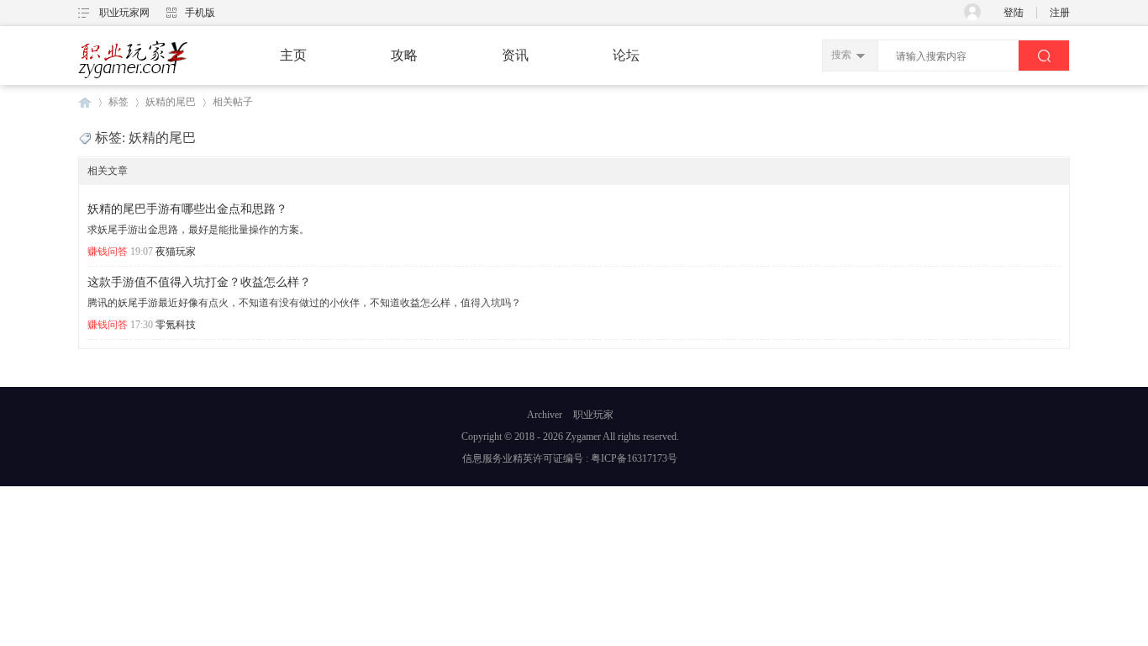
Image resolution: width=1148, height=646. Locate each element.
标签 (118, 102)
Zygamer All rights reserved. (622, 436)
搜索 (841, 55)
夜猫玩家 (175, 251)
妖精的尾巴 (170, 102)
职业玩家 (85, 102)
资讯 (515, 55)
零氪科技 (175, 325)
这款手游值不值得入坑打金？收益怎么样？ (199, 282)
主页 (293, 55)
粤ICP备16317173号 (634, 458)
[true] (1044, 55)
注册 (1060, 13)
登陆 (1013, 13)
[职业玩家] (132, 77)
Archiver (544, 415)
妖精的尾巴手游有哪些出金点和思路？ (187, 209)
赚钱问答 (107, 251)
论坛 (626, 55)
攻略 (404, 55)
